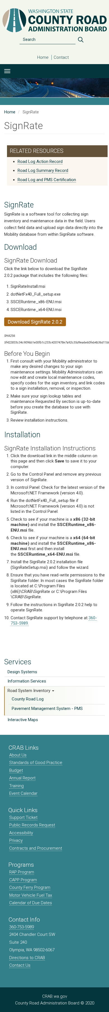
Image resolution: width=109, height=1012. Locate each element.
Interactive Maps (23, 719)
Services (17, 662)
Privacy (16, 840)
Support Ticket (23, 817)
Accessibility (21, 832)
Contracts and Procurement (35, 848)
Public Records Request (32, 825)
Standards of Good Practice (35, 762)
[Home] (54, 20)
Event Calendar (23, 793)
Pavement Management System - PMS (47, 708)
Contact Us (19, 965)
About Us (18, 755)
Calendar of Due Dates (30, 902)
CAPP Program (23, 879)
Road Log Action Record (40, 161)
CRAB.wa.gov (54, 996)
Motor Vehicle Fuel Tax (30, 895)
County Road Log (28, 699)
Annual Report (22, 777)
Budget (16, 770)
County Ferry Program (29, 887)
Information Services (27, 681)
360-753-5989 (21, 926)
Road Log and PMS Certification (47, 179)
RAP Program (21, 872)
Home (43, 57)
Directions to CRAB (27, 957)
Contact (61, 57)
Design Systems (22, 671)
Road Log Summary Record (43, 170)
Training (16, 785)
